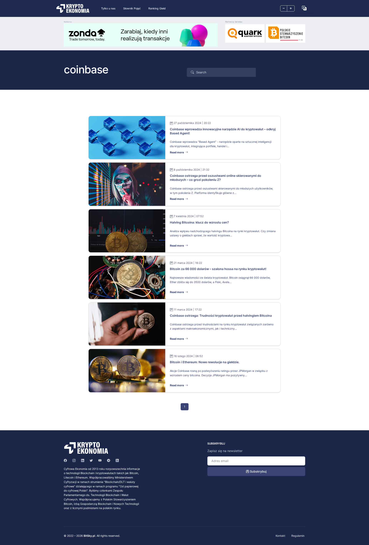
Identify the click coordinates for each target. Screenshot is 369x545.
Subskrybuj (258, 471)
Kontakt (280, 535)
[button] (304, 8)
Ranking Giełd (157, 8)
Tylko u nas (108, 8)
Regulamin (297, 535)
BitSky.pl (89, 535)
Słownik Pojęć (132, 8)
